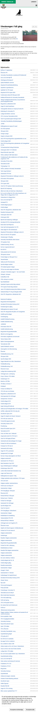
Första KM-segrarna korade (8, 421)
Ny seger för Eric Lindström (8, 641)
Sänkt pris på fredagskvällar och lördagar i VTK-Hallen (14, 408)
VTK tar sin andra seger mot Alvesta (10, 269)
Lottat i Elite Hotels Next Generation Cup (11, 470)
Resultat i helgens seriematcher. (9, 538)
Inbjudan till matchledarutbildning (9, 85)
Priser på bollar (4, 587)
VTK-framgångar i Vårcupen (8, 490)
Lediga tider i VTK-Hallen (7, 651)
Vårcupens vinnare (5, 254)
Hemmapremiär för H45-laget (8, 396)
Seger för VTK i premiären (7, 451)
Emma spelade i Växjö (6, 616)
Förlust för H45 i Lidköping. (8, 545)
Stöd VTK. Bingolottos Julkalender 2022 (11, 209)
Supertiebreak (4, 673)
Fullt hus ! (3, 607)
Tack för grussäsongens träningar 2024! (11, 118)
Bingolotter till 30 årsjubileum (8, 301)
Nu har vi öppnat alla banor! (8, 247)
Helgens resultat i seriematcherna (9, 483)
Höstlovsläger (4, 207)
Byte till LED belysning (6, 188)
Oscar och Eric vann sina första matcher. (11, 648)
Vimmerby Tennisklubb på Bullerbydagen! (11, 121)
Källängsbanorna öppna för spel (9, 126)
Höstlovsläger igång (6, 562)
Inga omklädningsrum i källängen (9, 465)
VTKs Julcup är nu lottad (7, 279)
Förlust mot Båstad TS (6, 388)
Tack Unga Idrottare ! (6, 171)
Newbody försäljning (6, 299)
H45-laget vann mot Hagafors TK (9, 523)
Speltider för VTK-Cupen (7, 90)
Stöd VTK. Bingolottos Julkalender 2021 (11, 294)
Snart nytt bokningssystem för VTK (9, 227)
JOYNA (2, 123)
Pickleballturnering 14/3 (7, 366)
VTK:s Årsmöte (4, 628)
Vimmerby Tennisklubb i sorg (8, 631)
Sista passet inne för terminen (8, 252)
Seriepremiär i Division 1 (7, 398)
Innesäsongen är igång (6, 306)
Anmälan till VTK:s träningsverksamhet (10, 222)
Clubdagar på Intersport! (7, 80)
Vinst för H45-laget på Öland (8, 438)
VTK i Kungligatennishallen (7, 618)
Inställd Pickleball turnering (7, 319)
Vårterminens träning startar (8, 610)
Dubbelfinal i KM (5, 277)
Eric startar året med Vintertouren (9, 605)
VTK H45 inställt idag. (6, 597)
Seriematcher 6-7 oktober (7, 572)
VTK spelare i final (5, 242)
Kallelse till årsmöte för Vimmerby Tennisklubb (12, 97)
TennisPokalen (4, 259)
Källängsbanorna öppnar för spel (9, 309)
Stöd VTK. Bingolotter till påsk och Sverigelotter (13, 311)
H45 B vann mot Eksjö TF (7, 485)
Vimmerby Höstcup (6, 621)
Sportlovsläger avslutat (6, 264)
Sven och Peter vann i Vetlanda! (8, 433)
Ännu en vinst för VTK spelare (8, 234)
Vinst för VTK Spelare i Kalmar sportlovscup (12, 186)
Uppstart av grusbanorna (7, 87)
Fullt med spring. (5, 600)
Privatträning (4, 426)
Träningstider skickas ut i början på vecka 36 (12, 108)
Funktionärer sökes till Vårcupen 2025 (10, 95)
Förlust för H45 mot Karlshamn (8, 443)
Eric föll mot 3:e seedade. (7, 638)
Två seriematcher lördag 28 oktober (10, 147)
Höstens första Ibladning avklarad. (9, 678)
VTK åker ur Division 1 (6, 383)
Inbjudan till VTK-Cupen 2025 (8, 92)
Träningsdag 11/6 (5, 166)
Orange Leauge (4, 133)
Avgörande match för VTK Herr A (9, 436)
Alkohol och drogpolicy (7, 334)
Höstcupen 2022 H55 (6, 214)
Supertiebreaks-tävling (6, 656)
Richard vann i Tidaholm (7, 498)
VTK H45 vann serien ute (7, 418)
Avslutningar (4, 535)
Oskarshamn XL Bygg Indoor (8, 197)
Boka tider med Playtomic (7, 224)
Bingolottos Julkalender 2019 (8, 393)
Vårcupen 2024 (4, 131)
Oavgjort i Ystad (5, 570)
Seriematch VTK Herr (6, 173)
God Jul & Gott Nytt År (6, 77)
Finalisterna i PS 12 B (6, 663)
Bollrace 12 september (6, 70)
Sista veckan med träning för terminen (10, 661)
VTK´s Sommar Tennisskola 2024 (9, 116)
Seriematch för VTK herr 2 (7, 461)
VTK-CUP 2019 (4, 480)
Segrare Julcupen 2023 (6, 136)
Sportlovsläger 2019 (6, 505)
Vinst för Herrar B (5, 508)
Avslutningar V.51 (5, 378)
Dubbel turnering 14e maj (7, 244)
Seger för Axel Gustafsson (7, 106)
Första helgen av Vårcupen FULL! (9, 257)
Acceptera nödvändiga (16, 709)
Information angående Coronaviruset (10, 336)
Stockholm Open (5, 681)
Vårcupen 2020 (4, 356)
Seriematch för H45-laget (7, 503)
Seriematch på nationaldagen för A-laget (11, 441)
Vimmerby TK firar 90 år (6, 161)
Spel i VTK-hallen (5, 626)
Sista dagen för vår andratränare (9, 229)
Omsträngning (4, 316)
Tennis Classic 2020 (6, 339)
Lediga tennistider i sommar (8, 113)
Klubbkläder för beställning (8, 515)
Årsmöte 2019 (4, 493)
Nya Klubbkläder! (5, 281)
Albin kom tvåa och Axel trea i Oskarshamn (11, 191)
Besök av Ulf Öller (5, 381)
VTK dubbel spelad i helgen (8, 267)
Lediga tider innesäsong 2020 (8, 371)
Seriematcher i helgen (6, 488)
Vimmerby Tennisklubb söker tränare (10, 239)
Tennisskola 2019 (5, 431)
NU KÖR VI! (3, 249)
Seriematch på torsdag (6, 448)
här (17, 38)
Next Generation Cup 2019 (7, 463)
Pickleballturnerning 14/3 (7, 354)
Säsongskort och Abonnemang (9, 349)
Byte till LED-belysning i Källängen (9, 219)
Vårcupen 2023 (4, 181)
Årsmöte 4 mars (5, 525)
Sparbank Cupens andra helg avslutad (10, 284)
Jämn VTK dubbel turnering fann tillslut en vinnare (13, 289)
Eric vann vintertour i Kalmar (8, 557)
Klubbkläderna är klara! (6, 548)
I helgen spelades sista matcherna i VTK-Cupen (13, 478)
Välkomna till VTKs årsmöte (8, 262)
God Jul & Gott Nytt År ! (6, 199)
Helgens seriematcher (6, 533)
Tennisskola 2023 (5, 163)
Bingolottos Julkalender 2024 (8, 103)
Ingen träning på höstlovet (7, 406)
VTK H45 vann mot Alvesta (7, 391)
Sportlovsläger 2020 (6, 359)
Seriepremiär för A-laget (7, 453)
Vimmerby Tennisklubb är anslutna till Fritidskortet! (13, 75)
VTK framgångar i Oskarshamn (8, 510)
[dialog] (19, 703)
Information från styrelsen (7, 178)
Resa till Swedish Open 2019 (8, 428)
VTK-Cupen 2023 (5, 183)
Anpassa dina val (6, 706)
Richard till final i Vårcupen (7, 495)
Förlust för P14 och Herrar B (8, 530)
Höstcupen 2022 (5, 217)
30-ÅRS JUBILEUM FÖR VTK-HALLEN (10, 411)
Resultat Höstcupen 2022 (7, 212)
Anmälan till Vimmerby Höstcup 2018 (10, 577)
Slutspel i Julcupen (5, 274)
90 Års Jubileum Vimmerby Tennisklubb (11, 168)
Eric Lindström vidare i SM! (7, 643)
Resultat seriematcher (6, 565)
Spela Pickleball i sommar (7, 82)
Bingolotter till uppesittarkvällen (9, 331)
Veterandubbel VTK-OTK (7, 518)
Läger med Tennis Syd (6, 473)
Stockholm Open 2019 (6, 413)
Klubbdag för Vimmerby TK (7, 111)
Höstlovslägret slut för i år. (7, 560)
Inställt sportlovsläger (6, 314)
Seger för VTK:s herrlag (6, 688)
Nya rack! (3, 582)
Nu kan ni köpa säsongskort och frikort (11, 456)
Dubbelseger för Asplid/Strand (9, 575)
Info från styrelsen (5, 128)
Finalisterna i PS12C (6, 666)
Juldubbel (3, 324)
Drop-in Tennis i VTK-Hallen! (8, 376)
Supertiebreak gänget (6, 633)
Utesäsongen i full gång (11, 26)
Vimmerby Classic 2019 (7, 423)
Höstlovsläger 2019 (6, 401)
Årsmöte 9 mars (5, 369)
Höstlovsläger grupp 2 (6, 204)
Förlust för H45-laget (6, 500)
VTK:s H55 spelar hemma (7, 602)
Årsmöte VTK (4, 72)
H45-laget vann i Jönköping (8, 373)
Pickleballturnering (5, 364)
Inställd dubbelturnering (7, 321)
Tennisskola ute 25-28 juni (7, 592)
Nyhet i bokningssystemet (7, 341)
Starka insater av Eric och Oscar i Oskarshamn (12, 646)
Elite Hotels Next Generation (8, 595)
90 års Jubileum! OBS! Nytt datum (9, 154)
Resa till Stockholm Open (7, 623)
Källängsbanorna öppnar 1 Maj (8, 475)
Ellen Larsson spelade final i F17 (9, 691)
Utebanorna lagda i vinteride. (8, 676)
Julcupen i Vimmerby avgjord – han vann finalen (13, 272)
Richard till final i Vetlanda (7, 520)
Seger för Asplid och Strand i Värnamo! (11, 416)
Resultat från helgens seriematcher (9, 550)
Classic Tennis (4, 580)
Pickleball (3, 386)
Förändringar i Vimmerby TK (8, 590)
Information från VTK (6, 326)
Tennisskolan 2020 (5, 344)
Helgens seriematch (6, 458)
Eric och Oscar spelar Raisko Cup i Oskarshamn (13, 653)
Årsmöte (3, 351)
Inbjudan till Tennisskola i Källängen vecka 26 (12, 176)
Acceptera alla (30, 709)
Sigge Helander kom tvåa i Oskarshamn (11, 361)
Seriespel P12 (4, 202)
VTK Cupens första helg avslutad (9, 286)
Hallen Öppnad (4, 683)
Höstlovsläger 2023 (6, 141)
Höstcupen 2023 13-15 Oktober (9, 150)
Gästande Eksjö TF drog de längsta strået (11, 291)
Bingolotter (3, 668)
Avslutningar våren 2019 (7, 468)
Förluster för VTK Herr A (7, 446)
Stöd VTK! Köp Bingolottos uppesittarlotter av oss (13, 138)
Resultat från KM (5, 686)
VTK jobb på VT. (5, 636)
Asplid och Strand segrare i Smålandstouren (12, 528)
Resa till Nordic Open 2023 (7, 152)
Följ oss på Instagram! (6, 585)
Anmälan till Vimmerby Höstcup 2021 (10, 304)
